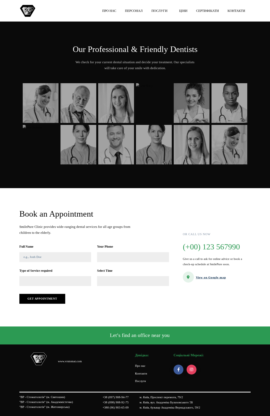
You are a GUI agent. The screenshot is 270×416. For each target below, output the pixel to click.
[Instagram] (191, 369)
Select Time (104, 270)
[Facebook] (178, 369)
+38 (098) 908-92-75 (116, 402)
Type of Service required (35, 270)
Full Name (26, 246)
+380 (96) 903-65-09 (116, 407)
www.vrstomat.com (70, 361)
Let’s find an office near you (140, 335)
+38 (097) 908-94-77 (116, 397)
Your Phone (105, 246)
